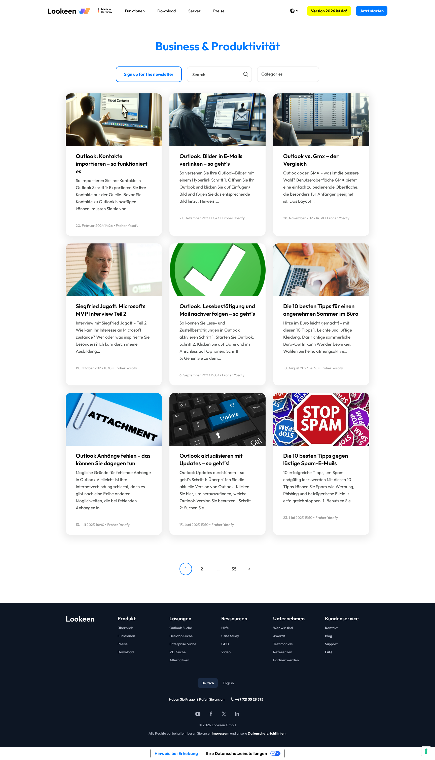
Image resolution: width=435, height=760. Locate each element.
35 (234, 568)
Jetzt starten (372, 10)
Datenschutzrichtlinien (266, 733)
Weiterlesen (89, 121)
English (228, 683)
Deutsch (207, 683)
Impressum (220, 733)
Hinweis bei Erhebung (176, 753)
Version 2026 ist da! (329, 10)
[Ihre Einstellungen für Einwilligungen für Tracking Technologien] (426, 751)
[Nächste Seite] (249, 569)
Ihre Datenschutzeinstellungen (236, 753)
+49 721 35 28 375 (249, 699)
